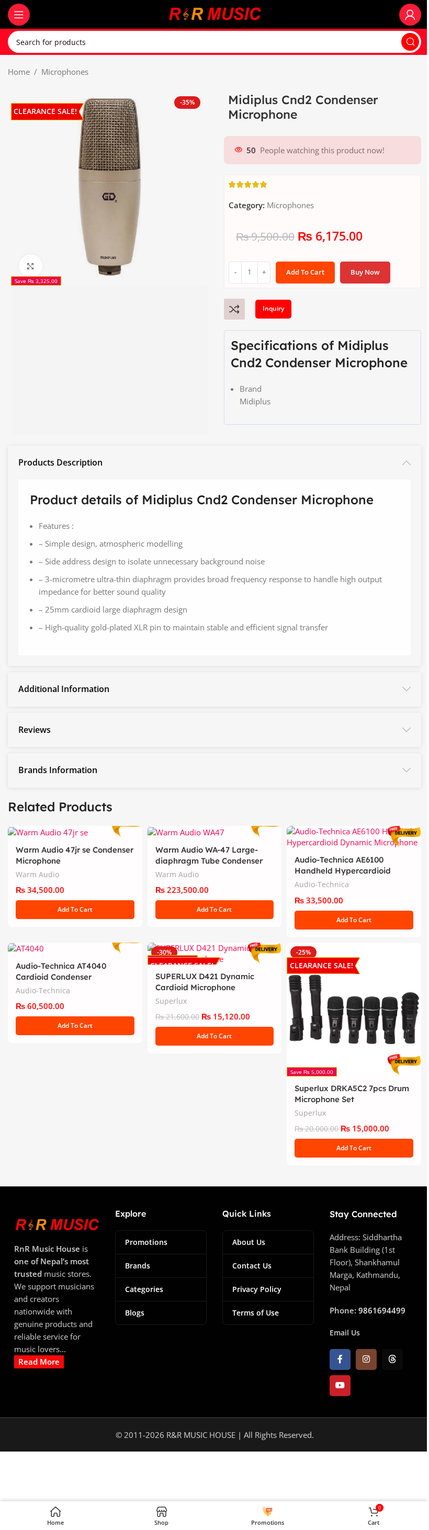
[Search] (410, 42)
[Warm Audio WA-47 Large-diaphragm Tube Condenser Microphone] (215, 831)
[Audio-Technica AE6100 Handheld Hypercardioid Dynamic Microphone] (354, 837)
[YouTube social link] (340, 1385)
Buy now (365, 272)
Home (19, 71)
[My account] (410, 14)
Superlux (171, 1001)
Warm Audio (37, 874)
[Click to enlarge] (30, 266)
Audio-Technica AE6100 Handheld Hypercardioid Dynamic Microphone (343, 871)
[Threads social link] (392, 1359)
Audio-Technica (322, 884)
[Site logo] (214, 13)
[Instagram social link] (366, 1359)
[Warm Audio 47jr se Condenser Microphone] (75, 831)
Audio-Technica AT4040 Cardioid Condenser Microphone (61, 977)
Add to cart (305, 272)
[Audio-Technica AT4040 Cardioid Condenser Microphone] (75, 948)
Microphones (64, 71)
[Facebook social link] (340, 1359)
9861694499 (381, 1310)
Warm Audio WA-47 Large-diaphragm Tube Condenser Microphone (209, 861)
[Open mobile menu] (19, 14)
